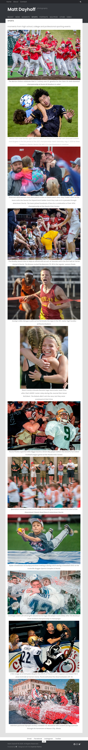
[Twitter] (79, 744)
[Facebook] (74, 744)
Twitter (58, 739)
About (15, 2)
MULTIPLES (54, 17)
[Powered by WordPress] (16, 746)
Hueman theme (36, 747)
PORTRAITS (43, 17)
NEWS (17, 17)
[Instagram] (77, 744)
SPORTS (35, 17)
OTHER (62, 17)
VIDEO (69, 17)
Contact (23, 2)
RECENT (10, 17)
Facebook (38, 739)
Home (8, 2)
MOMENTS (26, 17)
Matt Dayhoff (21, 9)
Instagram (48, 739)
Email (29, 739)
